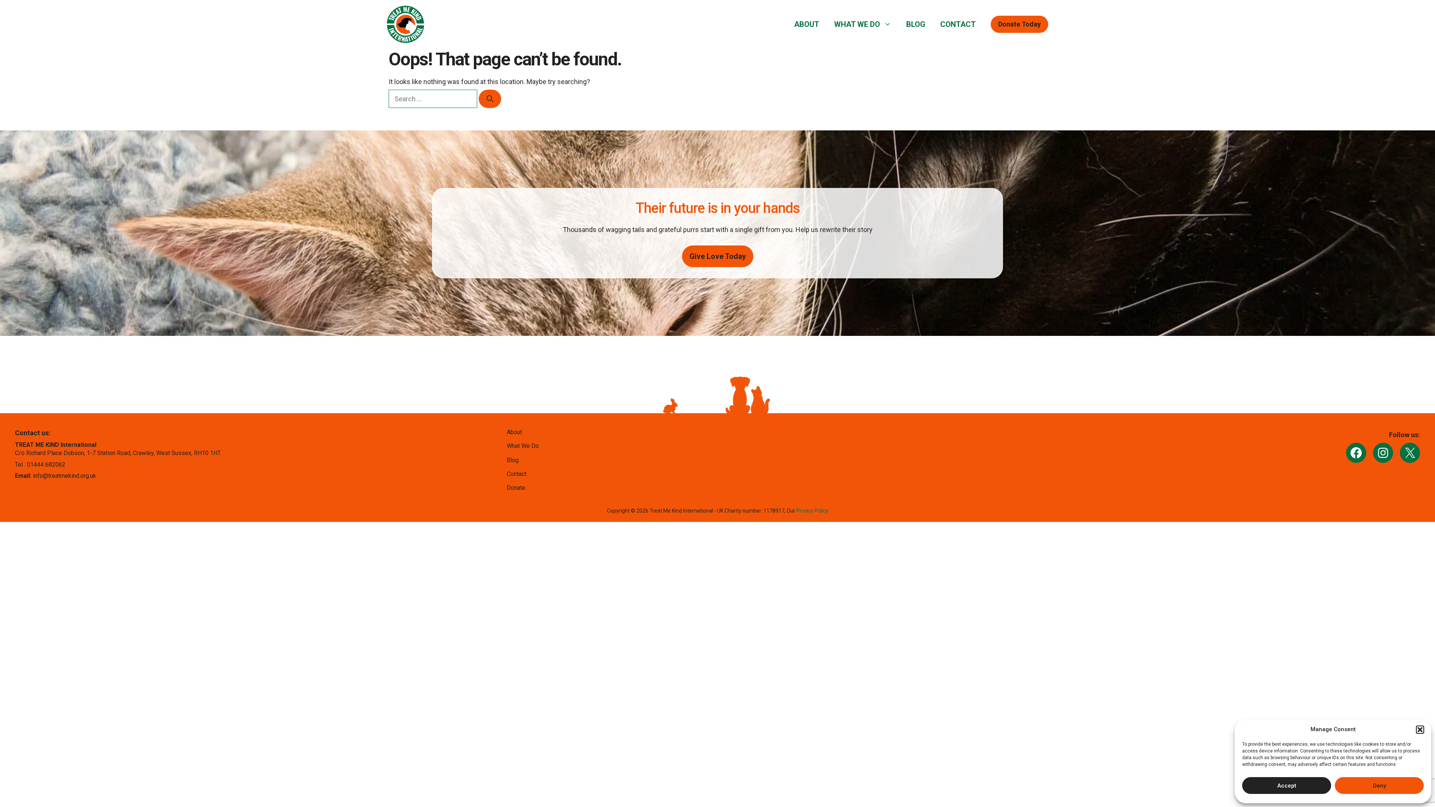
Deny (1379, 785)
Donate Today (1019, 24)
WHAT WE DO (857, 24)
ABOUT (806, 24)
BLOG (915, 24)
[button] (1420, 729)
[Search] (490, 99)
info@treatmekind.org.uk (64, 475)
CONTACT (958, 24)
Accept (1286, 785)
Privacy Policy (812, 511)
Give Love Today (717, 256)
